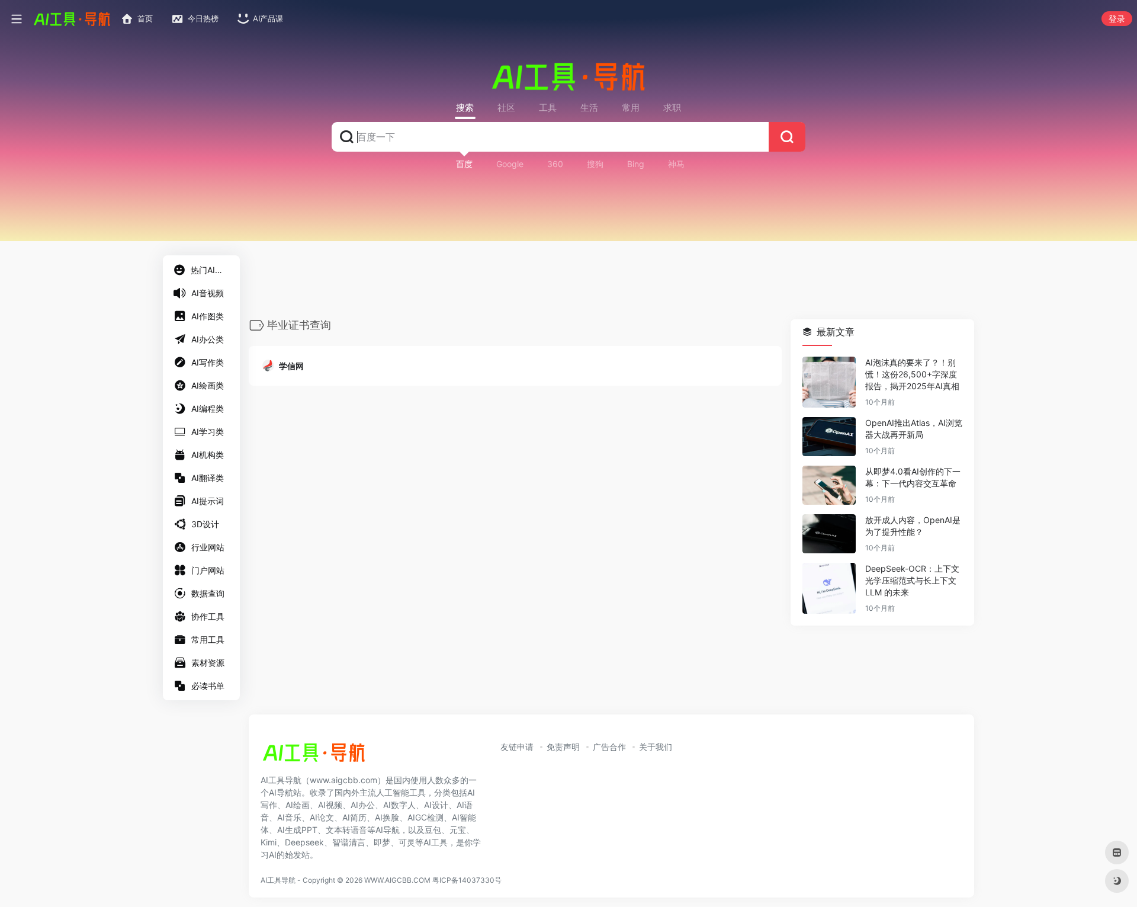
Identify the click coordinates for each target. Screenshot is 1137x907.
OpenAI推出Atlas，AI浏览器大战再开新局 (913, 429)
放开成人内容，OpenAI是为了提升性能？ (913, 526)
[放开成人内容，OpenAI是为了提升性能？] (829, 534)
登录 (1117, 19)
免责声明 (563, 747)
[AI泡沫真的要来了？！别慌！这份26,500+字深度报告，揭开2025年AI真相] (829, 382)
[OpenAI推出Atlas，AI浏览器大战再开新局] (829, 437)
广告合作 (609, 747)
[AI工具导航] (314, 756)
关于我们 (655, 747)
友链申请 (517, 747)
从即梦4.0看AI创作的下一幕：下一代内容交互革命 (913, 478)
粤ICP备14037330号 (467, 880)
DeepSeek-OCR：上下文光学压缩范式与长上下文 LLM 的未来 (912, 581)
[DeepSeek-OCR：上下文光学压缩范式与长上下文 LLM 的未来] (829, 588)
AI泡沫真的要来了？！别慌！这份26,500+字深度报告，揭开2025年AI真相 (912, 375)
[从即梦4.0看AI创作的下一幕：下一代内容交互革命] (829, 485)
